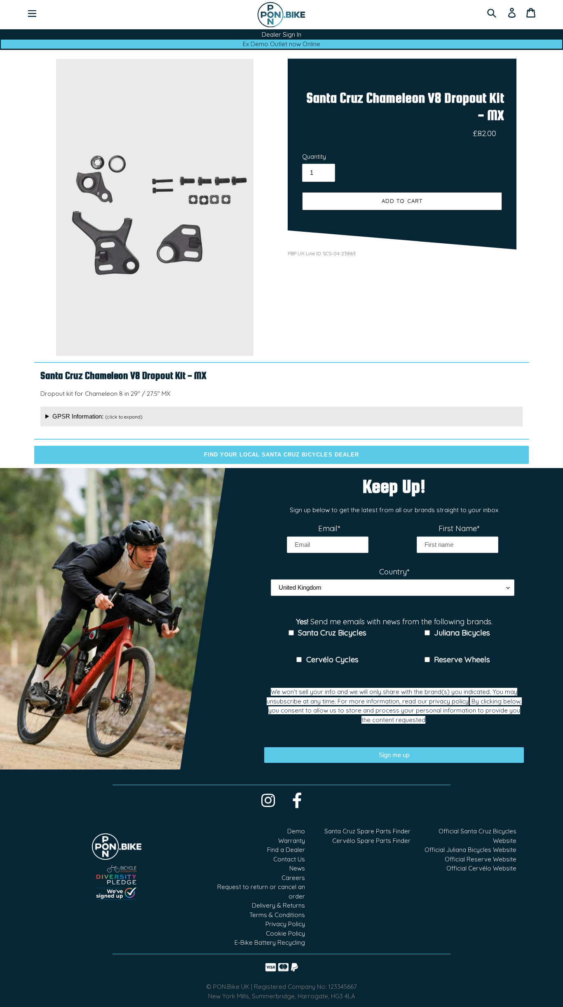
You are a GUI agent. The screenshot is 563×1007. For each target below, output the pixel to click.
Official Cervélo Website (481, 868)
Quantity (314, 156)
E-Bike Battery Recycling (270, 942)
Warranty (291, 841)
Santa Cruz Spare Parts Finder (367, 831)
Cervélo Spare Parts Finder (371, 841)
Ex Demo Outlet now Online (281, 44)
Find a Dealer (286, 850)
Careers (293, 878)
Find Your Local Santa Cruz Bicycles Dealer (281, 455)
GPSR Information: (97, 416)
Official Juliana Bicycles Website (470, 850)
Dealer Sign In (281, 34)
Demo (296, 831)
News (297, 868)
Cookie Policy (285, 933)
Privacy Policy (285, 924)
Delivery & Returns (278, 905)
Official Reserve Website (480, 859)
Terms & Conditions (277, 915)
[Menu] (32, 13)
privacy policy (449, 701)
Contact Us (289, 859)
